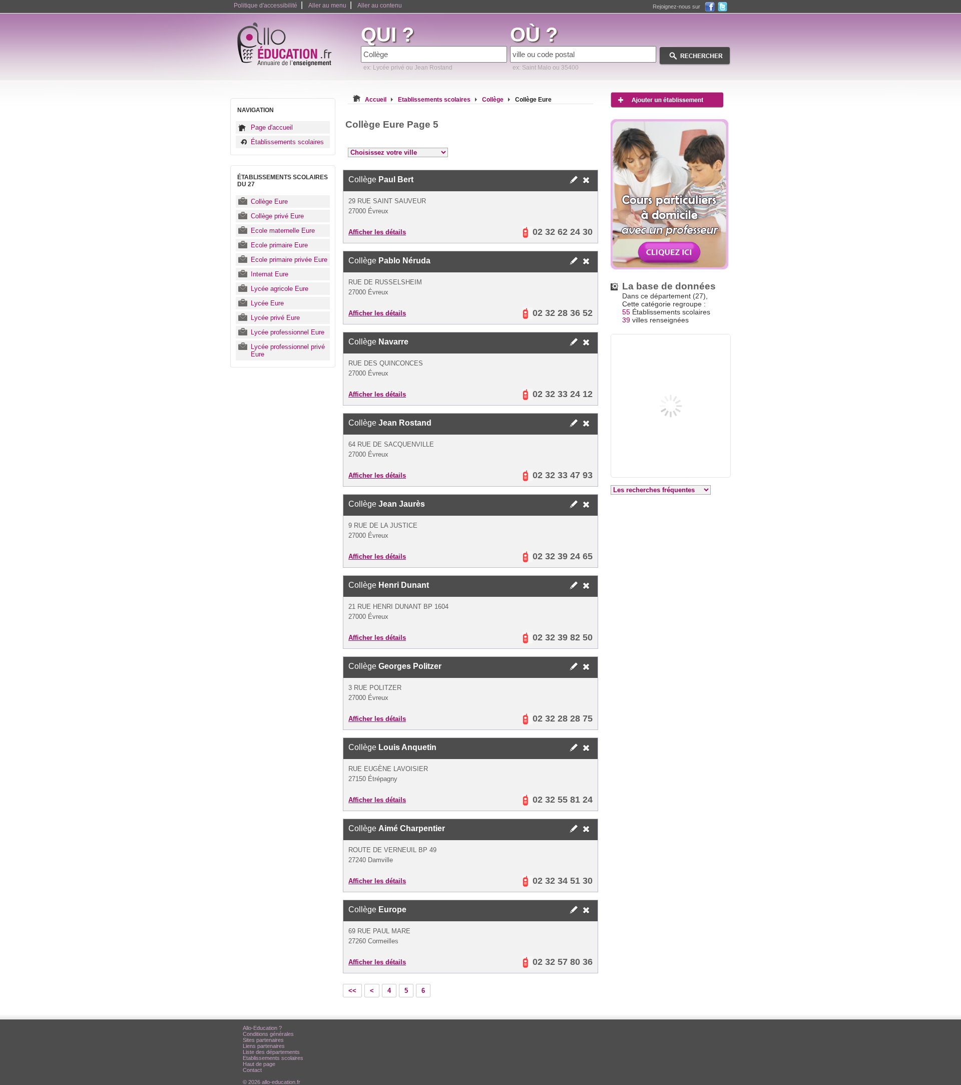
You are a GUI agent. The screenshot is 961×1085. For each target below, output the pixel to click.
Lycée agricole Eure (279, 288)
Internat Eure (269, 274)
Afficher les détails (377, 232)
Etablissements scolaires (273, 1058)
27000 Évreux (368, 211)
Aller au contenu (379, 5)
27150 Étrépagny (372, 779)
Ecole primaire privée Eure (289, 259)
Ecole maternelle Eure (283, 230)
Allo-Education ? (262, 1028)
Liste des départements (271, 1052)
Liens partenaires (264, 1046)
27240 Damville (370, 860)
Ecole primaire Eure (279, 245)
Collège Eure (269, 201)
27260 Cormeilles (373, 941)
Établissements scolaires (287, 142)
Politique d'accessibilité (265, 5)
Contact (252, 1070)
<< (352, 990)
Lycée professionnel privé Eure (288, 350)
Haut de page (259, 1064)
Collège (380, 179)
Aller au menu (327, 5)
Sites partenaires (263, 1040)
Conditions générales (268, 1034)
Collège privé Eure (277, 216)
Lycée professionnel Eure (287, 332)
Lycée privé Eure (275, 317)
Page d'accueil (272, 127)
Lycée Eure (267, 303)
